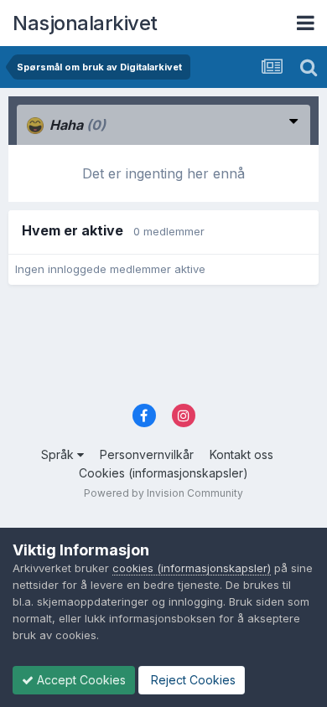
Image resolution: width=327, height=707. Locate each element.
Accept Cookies (80, 680)
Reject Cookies (192, 680)
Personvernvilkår (147, 454)
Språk (59, 454)
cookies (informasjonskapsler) (191, 568)
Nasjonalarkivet (85, 23)
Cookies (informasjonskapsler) (163, 473)
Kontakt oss (241, 454)
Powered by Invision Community (163, 493)
